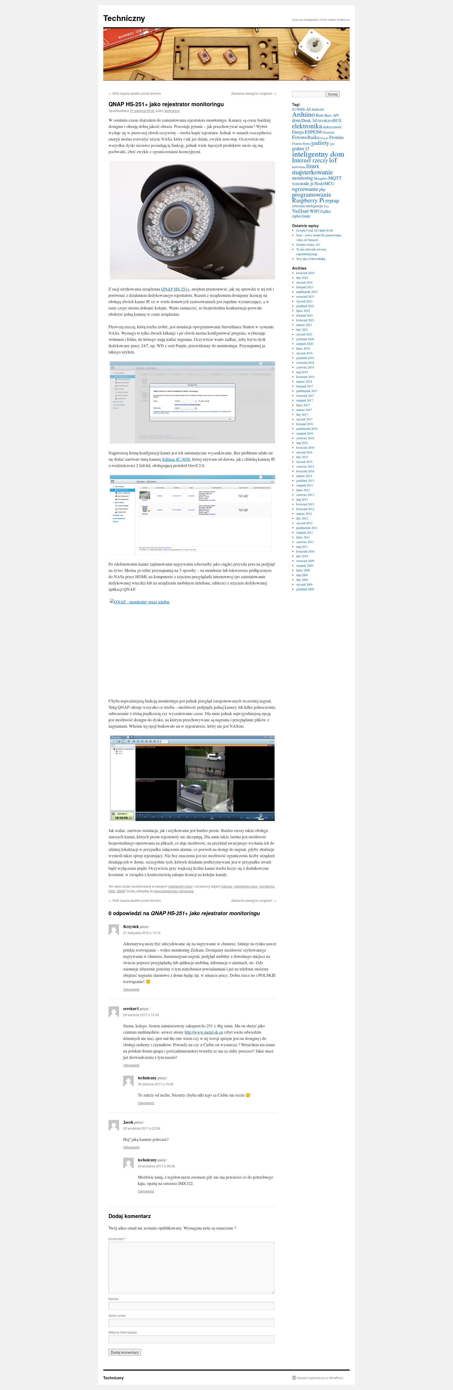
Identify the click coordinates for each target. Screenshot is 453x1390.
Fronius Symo (301, 143)
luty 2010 (302, 556)
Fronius (336, 137)
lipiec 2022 (303, 310)
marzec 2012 (304, 513)
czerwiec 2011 (305, 542)
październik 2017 (306, 391)
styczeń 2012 (304, 523)
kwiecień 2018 (305, 376)
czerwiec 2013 (305, 494)
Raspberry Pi (308, 200)
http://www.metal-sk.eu (204, 1032)
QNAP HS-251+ (175, 289)
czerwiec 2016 (305, 438)
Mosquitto (320, 178)
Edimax (227, 886)
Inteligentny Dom (180, 886)
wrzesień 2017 (305, 395)
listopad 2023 (304, 287)
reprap (332, 200)
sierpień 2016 (304, 433)
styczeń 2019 (304, 353)
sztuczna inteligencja (307, 205)
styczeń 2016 (304, 452)
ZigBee (325, 211)
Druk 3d (309, 120)
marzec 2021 (304, 325)
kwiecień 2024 (305, 273)
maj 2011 (302, 546)
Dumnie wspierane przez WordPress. (320, 1378)
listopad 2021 (304, 315)
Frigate (324, 138)
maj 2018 (302, 372)
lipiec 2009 (303, 570)
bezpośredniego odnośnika (173, 891)
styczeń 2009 (304, 584)
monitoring (266, 886)
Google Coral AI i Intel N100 (314, 230)
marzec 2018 (304, 381)
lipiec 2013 (303, 490)
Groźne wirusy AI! (308, 244)
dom (296, 120)
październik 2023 (306, 291)
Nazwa (113, 1298)
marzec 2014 (304, 476)
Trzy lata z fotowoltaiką (310, 258)
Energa (298, 132)
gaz (332, 143)
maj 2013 (302, 499)
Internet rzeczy (310, 160)
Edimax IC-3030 (176, 459)
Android (317, 109)
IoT (333, 160)
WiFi (314, 211)
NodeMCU (324, 183)
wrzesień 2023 (305, 296)
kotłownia (298, 167)
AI (308, 109)
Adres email (117, 1315)
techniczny (172, 110)
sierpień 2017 (304, 400)
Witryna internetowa (123, 1332)
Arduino (303, 114)
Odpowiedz (131, 989)
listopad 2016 (304, 424)
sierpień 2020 (304, 343)
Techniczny (124, 17)
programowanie (311, 194)
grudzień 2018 (305, 358)
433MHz (298, 109)
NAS (112, 891)
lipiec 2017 (303, 405)
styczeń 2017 (304, 419)
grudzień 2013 (305, 480)
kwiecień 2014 (305, 471)
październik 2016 (306, 428)
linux (312, 166)
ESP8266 (313, 131)
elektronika (307, 125)
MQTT (335, 178)
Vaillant (300, 210)
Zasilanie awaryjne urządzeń (253, 93)
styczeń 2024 (304, 282)
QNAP (121, 891)
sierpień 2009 (304, 565)
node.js (307, 183)
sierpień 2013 (304, 485)
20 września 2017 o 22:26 (141, 1128)
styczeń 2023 (304, 301)
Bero (320, 115)
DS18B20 (323, 121)
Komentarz (117, 1238)
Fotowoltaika (306, 137)
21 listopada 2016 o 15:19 (141, 932)
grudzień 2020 (305, 339)
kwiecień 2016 (305, 447)
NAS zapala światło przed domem (135, 93)
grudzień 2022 (305, 306)
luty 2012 (302, 518)
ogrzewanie (305, 188)
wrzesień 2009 (305, 561)
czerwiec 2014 (305, 466)
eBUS (336, 120)
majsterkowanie (312, 171)
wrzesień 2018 (305, 362)
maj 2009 (302, 575)
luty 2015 (302, 457)
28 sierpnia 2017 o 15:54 (141, 1014)
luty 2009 (302, 579)
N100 (295, 184)
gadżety (320, 142)
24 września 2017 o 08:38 (156, 1166)
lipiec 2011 (303, 537)
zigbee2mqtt (301, 215)
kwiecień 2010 (305, 551)
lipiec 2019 (303, 348)
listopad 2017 (304, 386)
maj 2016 (302, 443)
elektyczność (332, 126)
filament (328, 132)
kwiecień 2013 (305, 504)
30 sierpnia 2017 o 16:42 (156, 1084)
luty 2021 (302, 329)
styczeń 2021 (304, 334)
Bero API (332, 115)
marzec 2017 (304, 409)
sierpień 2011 (304, 532)
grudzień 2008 (305, 589)
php (322, 189)
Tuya (326, 206)
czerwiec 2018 (305, 367)
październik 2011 (306, 527)
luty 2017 (302, 414)
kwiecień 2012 (305, 509)
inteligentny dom (245, 886)
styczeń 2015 (304, 461)
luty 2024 (302, 277)
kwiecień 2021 (305, 320)
